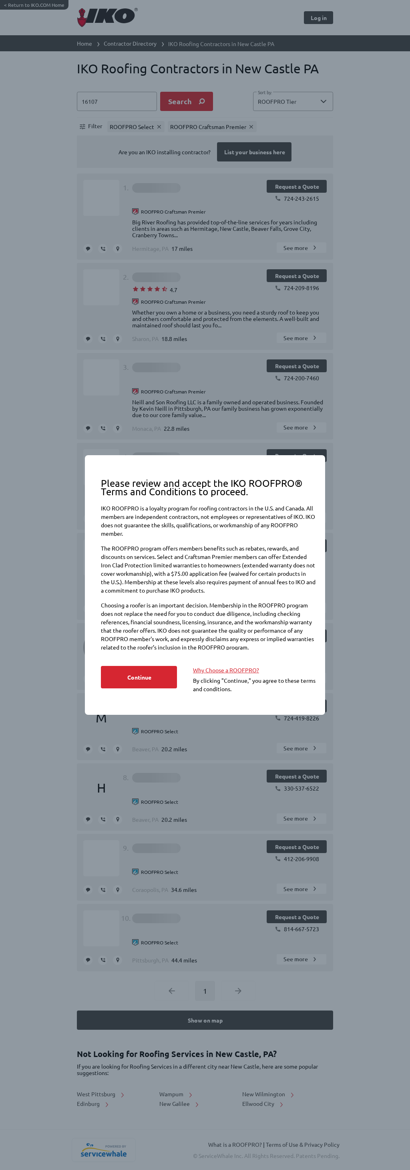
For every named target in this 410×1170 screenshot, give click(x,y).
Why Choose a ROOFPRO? (226, 670)
